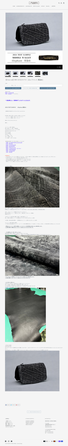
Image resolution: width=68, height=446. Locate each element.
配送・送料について (9, 423)
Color (6, 83)
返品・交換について (9, 424)
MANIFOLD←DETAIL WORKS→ (12, 443)
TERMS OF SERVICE (29, 423)
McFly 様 (9, 93)
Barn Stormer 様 (11, 146)
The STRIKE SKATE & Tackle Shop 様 (15, 142)
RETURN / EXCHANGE (30, 422)
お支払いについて (8, 422)
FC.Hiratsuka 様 (11, 92)
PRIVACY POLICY (29, 424)
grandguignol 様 (12, 150)
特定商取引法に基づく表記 (10, 425)
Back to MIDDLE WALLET (35, 411)
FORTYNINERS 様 (12, 149)
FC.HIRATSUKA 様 (12, 148)
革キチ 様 (10, 143)
